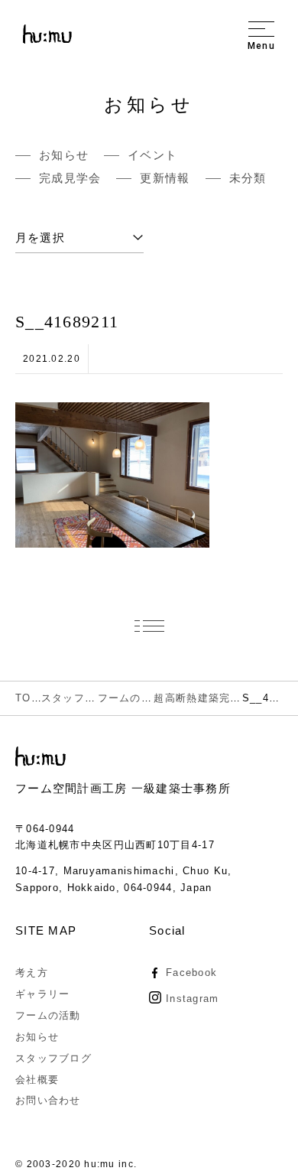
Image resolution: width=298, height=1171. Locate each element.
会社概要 (37, 1079)
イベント (152, 154)
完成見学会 (70, 177)
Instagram (192, 998)
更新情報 (164, 177)
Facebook (191, 972)
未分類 (248, 177)
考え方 (31, 972)
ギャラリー (42, 994)
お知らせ (64, 154)
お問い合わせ (48, 1100)
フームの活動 (48, 1015)
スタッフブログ (53, 1058)
